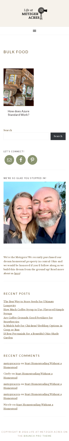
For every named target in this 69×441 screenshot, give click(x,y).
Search (8, 130)
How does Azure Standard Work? (19, 112)
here (17, 273)
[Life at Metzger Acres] (34, 17)
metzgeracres (12, 363)
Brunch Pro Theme (38, 435)
